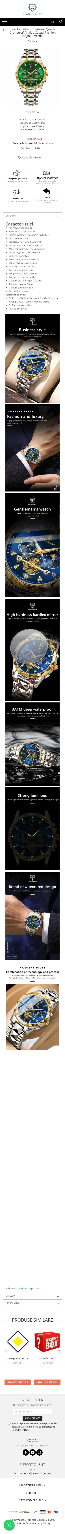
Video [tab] (10, 1296)
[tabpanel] (32, 77)
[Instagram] (39, 1452)
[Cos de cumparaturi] (52, 21)
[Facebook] (26, 1452)
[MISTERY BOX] (47, 1342)
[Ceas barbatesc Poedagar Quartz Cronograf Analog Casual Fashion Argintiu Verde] (32, 77)
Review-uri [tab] (13, 1302)
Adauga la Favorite (31, 157)
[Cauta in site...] (61, 21)
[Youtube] (32, 1452)
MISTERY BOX (47, 1358)
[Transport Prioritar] (18, 1341)
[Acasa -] (32, 9)
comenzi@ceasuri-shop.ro (34, 1473)
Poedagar (32, 41)
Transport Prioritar (17, 1358)
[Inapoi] (2, 30)
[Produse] (5, 22)
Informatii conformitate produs (22, 1288)
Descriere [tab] (11, 215)
